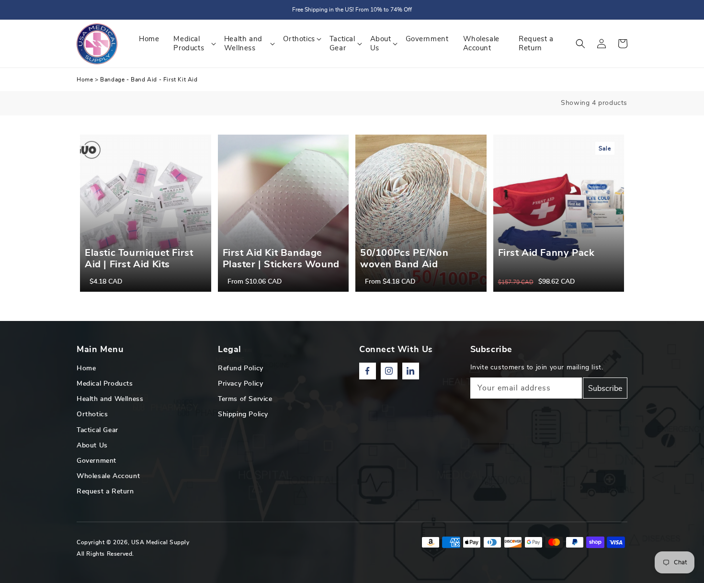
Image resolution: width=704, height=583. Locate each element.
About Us (92, 445)
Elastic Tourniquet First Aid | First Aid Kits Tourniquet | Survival (139, 264)
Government (96, 460)
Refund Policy (240, 368)
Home (85, 79)
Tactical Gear (97, 430)
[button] (580, 43)
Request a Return (105, 491)
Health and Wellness (110, 399)
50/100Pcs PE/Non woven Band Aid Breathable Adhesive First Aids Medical (409, 270)
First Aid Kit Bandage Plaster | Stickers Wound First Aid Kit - (281, 264)
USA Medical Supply (160, 542)
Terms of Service (245, 399)
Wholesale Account (108, 476)
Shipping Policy (243, 414)
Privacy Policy (240, 383)
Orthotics (92, 414)
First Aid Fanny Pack (546, 253)
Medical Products (105, 383)
